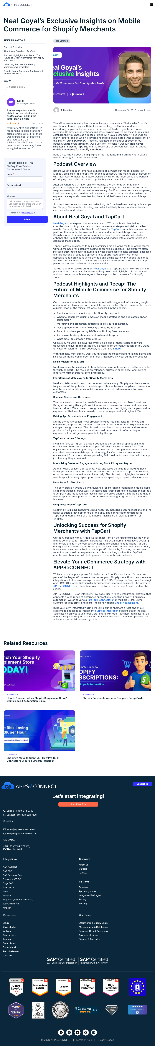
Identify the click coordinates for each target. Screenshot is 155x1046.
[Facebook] (61, 1032)
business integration (106, 610)
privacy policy (28, 213)
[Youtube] (86, 1032)
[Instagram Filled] (94, 1032)
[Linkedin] (77, 1032)
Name (10, 174)
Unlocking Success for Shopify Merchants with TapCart (20, 65)
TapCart (115, 229)
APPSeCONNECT (63, 586)
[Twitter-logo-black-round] (69, 1032)
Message (11, 196)
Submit (27, 219)
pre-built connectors (100, 599)
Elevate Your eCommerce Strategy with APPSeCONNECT (24, 72)
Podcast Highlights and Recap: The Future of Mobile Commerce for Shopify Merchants (24, 58)
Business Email (15, 185)
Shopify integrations (126, 602)
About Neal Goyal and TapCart (19, 51)
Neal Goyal (59, 223)
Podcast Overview (13, 47)
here (118, 348)
